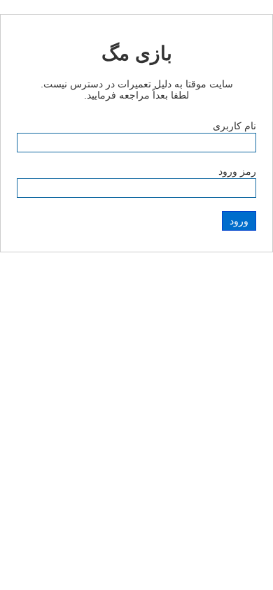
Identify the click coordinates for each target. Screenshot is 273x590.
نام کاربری (234, 125)
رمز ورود (237, 171)
